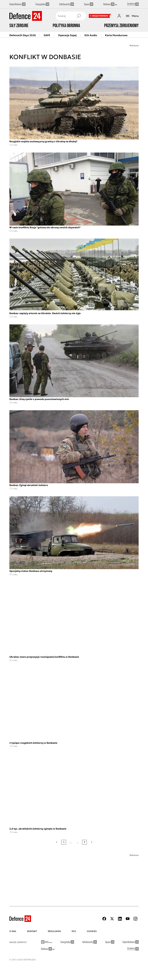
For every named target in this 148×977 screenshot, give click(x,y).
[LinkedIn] (120, 918)
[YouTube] (127, 918)
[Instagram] (135, 918)
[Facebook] (104, 918)
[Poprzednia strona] (56, 842)
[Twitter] (112, 918)
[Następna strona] (91, 842)
